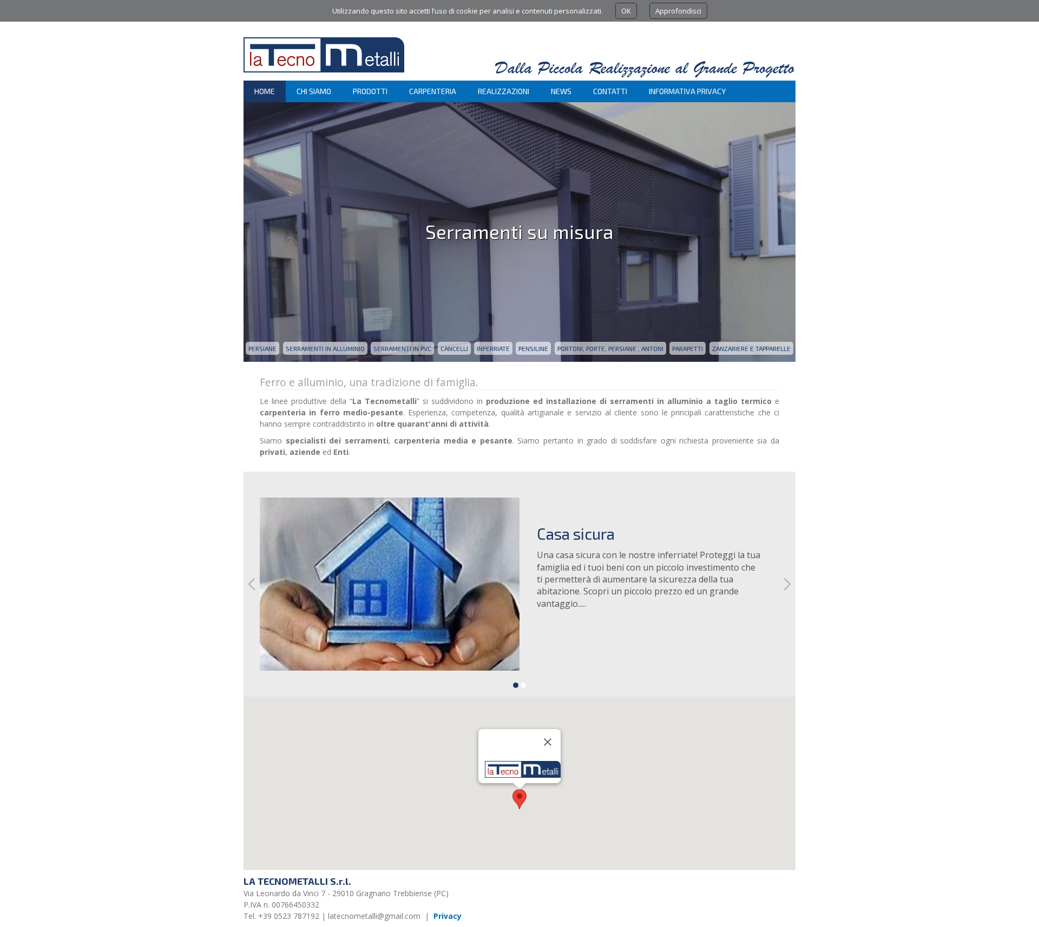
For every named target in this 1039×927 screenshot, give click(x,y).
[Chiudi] (548, 742)
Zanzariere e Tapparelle (751, 348)
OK (626, 11)
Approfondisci (678, 11)
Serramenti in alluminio (325, 348)
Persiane (262, 348)
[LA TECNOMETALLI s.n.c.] (324, 75)
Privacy (447, 916)
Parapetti (687, 348)
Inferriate (493, 348)
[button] (519, 799)
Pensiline (533, 348)
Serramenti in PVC (402, 348)
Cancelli (454, 348)
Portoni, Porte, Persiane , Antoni (610, 348)
